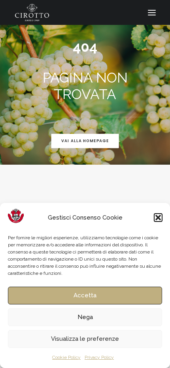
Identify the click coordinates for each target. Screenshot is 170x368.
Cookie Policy (66, 357)
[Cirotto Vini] (32, 12)
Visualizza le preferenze (85, 338)
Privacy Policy (99, 357)
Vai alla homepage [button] (85, 141)
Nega (85, 317)
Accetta (85, 295)
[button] (158, 218)
